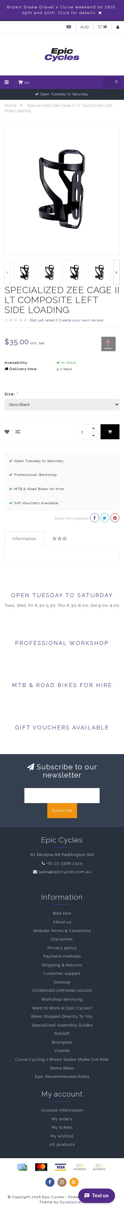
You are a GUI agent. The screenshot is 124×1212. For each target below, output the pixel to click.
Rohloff (62, 1033)
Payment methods (62, 956)
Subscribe (62, 810)
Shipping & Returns (62, 965)
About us (62, 922)
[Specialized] (108, 343)
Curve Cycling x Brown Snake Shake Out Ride (62, 1059)
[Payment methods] (21, 1167)
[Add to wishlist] (7, 432)
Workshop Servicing (62, 999)
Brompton (62, 1042)
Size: (11, 394)
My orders (62, 1119)
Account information (62, 1110)
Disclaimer (62, 939)
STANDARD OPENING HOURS (62, 990)
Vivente (62, 1050)
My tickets (62, 1127)
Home (11, 105)
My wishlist (62, 1136)
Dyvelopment (72, 1202)
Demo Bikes (62, 1068)
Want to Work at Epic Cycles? (62, 1008)
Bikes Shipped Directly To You (62, 1016)
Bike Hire (62, 913)
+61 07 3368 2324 (64, 863)
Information (24, 538)
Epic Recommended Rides (62, 1076)
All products (62, 1144)
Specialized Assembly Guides (62, 1025)
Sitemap (62, 982)
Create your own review (81, 320)
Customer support (62, 973)
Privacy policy (62, 948)
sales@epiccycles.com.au (65, 872)
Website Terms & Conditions (62, 930)
